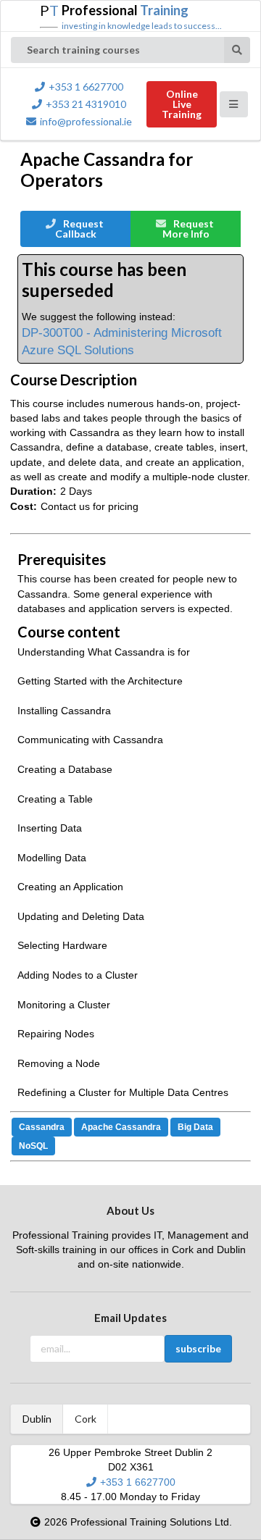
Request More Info (188, 228)
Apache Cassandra (121, 1127)
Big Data (195, 1127)
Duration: (33, 491)
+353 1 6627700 (86, 86)
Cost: (23, 506)
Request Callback (79, 228)
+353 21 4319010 (86, 104)
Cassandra (42, 1127)
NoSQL (33, 1146)
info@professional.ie (86, 121)
